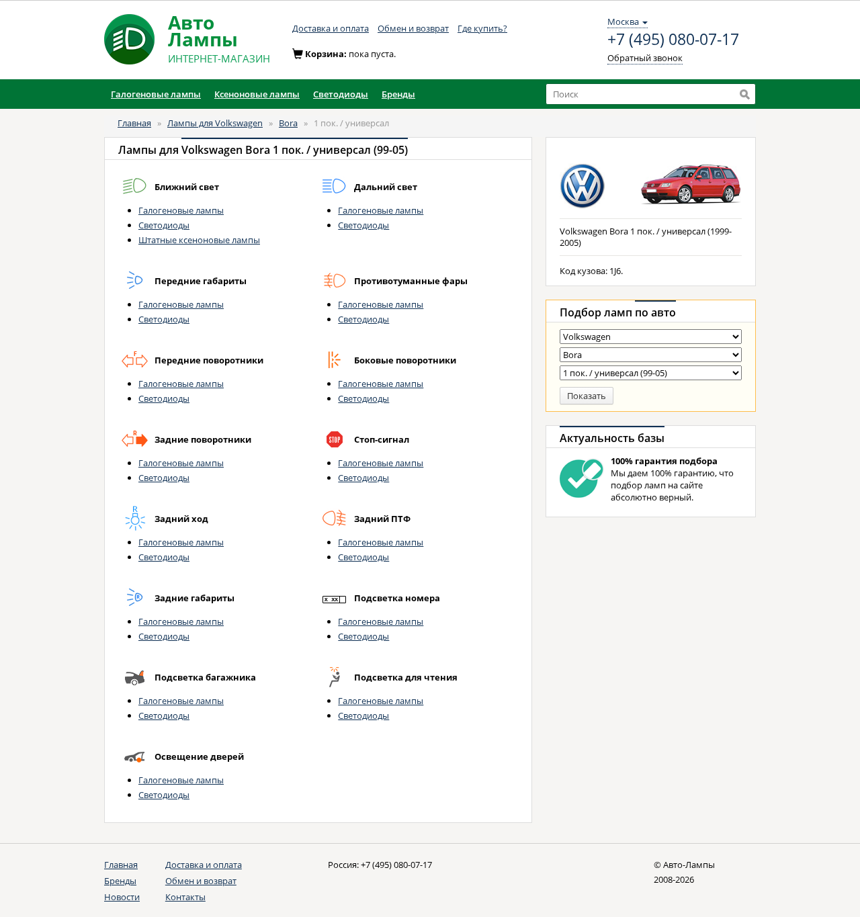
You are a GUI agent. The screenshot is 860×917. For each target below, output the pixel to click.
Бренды (120, 881)
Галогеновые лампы (181, 210)
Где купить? (482, 28)
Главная (134, 123)
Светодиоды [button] (340, 94)
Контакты (185, 897)
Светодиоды (163, 225)
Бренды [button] (398, 94)
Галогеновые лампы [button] (156, 94)
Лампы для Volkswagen (215, 123)
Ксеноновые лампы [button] (257, 94)
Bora (288, 123)
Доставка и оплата (330, 28)
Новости (122, 897)
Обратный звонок (645, 58)
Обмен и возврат (413, 28)
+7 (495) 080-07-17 (673, 39)
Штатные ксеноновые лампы (199, 240)
